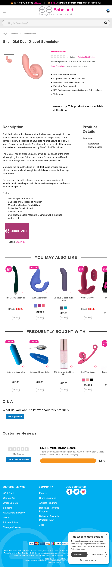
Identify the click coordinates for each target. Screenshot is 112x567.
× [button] (106, 535)
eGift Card (8, 493)
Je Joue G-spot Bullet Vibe (63, 299)
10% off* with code (26, 2)
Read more (80, 549)
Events (43, 493)
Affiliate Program (48, 502)
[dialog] (88, 548)
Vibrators (14, 34)
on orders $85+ (74, 2)
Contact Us (9, 497)
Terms (6, 517)
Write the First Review (86, 57)
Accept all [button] (79, 554)
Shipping (7, 507)
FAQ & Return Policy (14, 512)
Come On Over (87, 298)
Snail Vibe (21, 241)
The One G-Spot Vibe (15, 298)
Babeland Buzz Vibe (16, 372)
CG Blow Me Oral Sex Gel (63, 373)
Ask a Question (57, 66)
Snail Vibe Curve (88, 372)
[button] (4, 11)
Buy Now (16, 318)
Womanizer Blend (40, 298)
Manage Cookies (12, 527)
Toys (5, 34)
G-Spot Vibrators (29, 34)
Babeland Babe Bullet (40, 372)
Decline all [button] (97, 554)
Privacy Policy (10, 522)
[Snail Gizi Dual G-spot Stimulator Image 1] (32, 66)
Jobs (41, 524)
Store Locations (47, 497)
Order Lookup (10, 502)
